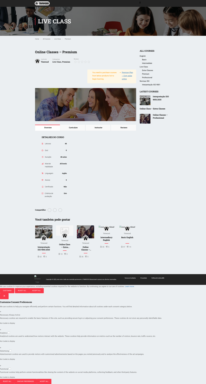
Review (76, 59)
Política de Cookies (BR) (158, 278)
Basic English (127, 237)
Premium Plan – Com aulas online (127, 75)
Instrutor (44, 59)
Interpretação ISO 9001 (151, 85)
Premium (68, 39)
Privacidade (143, 278)
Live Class (57, 39)
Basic (144, 60)
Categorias (56, 59)
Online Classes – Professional (85, 248)
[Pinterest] (60, 210)
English (143, 56)
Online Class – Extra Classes (64, 245)
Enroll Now (44, 232)
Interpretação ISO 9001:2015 (44, 248)
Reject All (22, 290)
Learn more (129, 286)
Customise (7, 290)
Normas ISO (144, 81)
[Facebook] (49, 210)
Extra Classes (147, 70)
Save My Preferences (25, 381)
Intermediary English (106, 238)
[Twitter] (55, 210)
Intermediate (147, 63)
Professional (147, 77)
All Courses (46, 39)
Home (37, 39)
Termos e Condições (130, 278)
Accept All (36, 290)
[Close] (4, 296)
